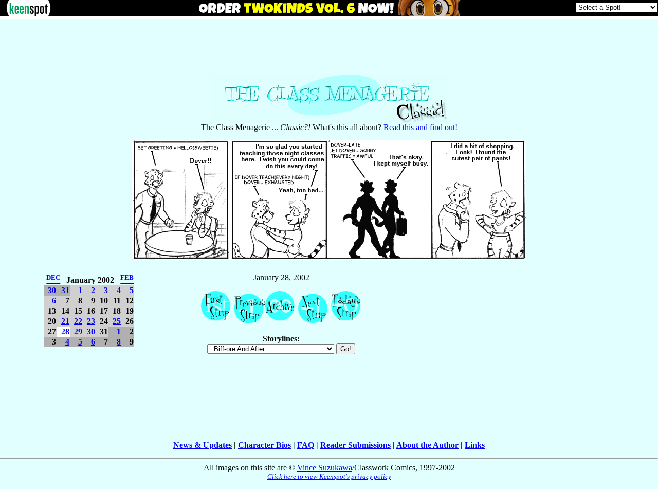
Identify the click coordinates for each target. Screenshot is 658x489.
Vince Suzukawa (324, 467)
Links (475, 445)
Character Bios (264, 445)
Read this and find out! (420, 127)
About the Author (427, 445)
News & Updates (202, 445)
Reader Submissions (355, 445)
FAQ (305, 445)
